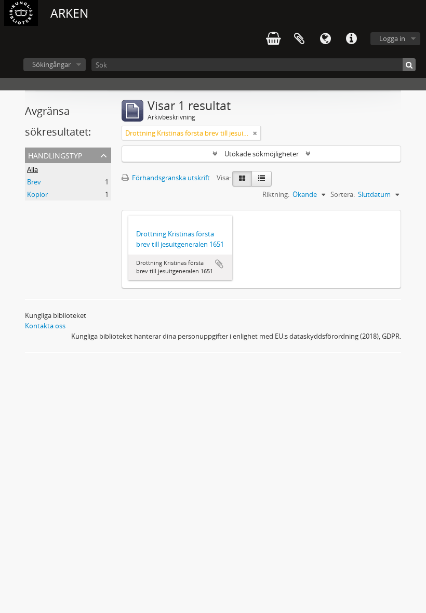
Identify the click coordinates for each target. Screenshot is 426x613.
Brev (34, 181)
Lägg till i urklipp (219, 264)
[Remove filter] (255, 133)
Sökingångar (51, 64)
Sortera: (342, 194)
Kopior (37, 194)
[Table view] (261, 178)
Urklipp (299, 39)
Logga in (392, 38)
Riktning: (275, 194)
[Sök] (409, 64)
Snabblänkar (351, 39)
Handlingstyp (55, 155)
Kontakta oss (45, 325)
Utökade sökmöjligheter (261, 153)
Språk (325, 39)
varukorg (273, 39)
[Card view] (242, 178)
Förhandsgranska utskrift (170, 177)
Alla (32, 169)
